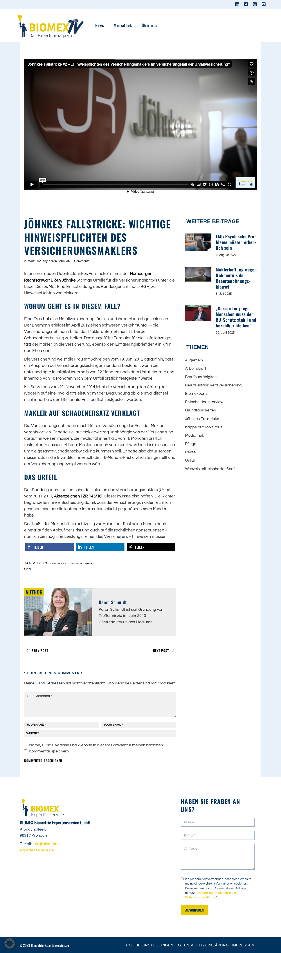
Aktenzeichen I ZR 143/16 (77, 496)
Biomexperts (196, 393)
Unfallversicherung (80, 563)
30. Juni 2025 (225, 332)
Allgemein (194, 360)
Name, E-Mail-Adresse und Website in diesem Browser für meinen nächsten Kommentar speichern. (96, 748)
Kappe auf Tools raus (203, 427)
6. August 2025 (226, 255)
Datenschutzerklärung (203, 945)
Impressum (243, 945)
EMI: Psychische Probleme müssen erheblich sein (236, 242)
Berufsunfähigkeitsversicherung (213, 385)
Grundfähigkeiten (200, 410)
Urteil (28, 569)
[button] (49, 547)
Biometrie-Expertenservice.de (50, 945)
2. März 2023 (33, 261)
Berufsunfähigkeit (201, 377)
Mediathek (194, 435)
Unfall (190, 460)
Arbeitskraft (195, 368)
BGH (40, 563)
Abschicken (194, 910)
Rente (190, 452)
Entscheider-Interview (204, 402)
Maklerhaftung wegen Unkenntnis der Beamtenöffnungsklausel (236, 278)
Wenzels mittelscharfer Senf (210, 469)
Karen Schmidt (59, 261)
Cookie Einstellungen (149, 945)
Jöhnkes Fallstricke (202, 419)
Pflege (190, 444)
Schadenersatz (55, 563)
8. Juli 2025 (224, 293)
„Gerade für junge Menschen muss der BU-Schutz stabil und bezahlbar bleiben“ (236, 317)
